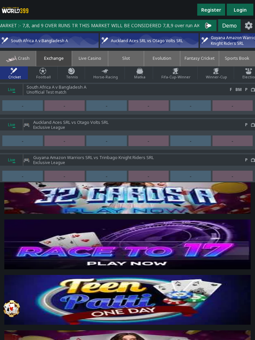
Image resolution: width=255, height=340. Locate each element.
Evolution (162, 58)
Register (211, 10)
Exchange (54, 58)
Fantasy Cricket (199, 58)
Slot (126, 58)
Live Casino (90, 58)
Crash (23, 58)
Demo (229, 25)
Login (240, 10)
